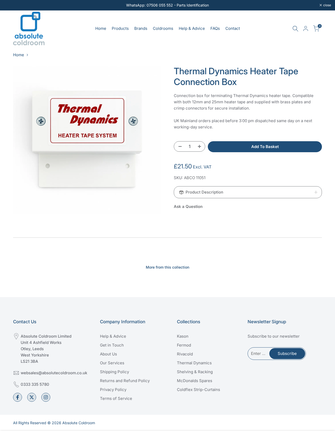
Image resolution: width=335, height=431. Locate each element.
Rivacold (185, 353)
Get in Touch (112, 345)
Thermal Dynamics (194, 362)
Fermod (184, 345)
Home (18, 54)
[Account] (306, 28)
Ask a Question (188, 206)
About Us (108, 353)
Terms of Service (116, 398)
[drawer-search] (295, 29)
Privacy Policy (113, 389)
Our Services (112, 362)
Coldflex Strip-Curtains (198, 389)
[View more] (167, 5)
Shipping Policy (114, 371)
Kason (182, 336)
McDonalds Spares (194, 380)
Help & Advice (113, 336)
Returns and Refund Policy (125, 380)
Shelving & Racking (195, 371)
